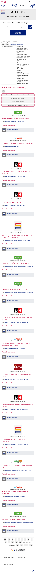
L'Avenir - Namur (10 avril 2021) (14, 121)
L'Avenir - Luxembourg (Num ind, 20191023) (18, 470)
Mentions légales (8, 557)
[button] (4, 130)
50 (21, 545)
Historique (33, 5)
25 (17, 545)
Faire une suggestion (18, 98)
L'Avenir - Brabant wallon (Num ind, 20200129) (19, 292)
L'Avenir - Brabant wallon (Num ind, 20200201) (19, 266)
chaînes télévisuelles (16, 44)
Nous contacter (8, 564)
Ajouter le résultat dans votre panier (18, 95)
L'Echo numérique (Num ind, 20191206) (16, 379)
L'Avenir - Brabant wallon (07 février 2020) (17, 240)
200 (31, 545)
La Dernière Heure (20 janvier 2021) (15, 205)
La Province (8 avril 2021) (12, 146)
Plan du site (21, 557)
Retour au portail (4, 6)
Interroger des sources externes (18, 105)
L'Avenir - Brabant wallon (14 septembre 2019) (19, 522)
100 (26, 545)
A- (27, 2)
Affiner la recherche (18, 101)
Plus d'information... (8, 125)
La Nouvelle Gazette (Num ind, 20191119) (17, 444)
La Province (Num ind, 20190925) (15, 496)
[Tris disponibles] (3, 91)
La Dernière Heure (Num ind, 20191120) (16, 409)
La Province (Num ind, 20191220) (15, 348)
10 (12, 542)
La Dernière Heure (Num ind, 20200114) (16, 322)
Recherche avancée (18, 32)
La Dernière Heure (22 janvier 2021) (15, 176)
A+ (31, 2)
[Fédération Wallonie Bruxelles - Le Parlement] (18, 550)
